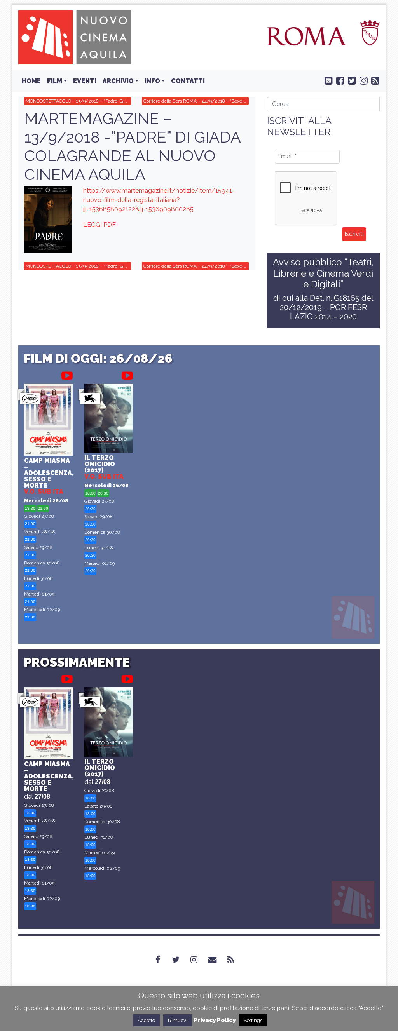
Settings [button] (253, 1020)
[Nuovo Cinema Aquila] (74, 37)
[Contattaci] (327, 80)
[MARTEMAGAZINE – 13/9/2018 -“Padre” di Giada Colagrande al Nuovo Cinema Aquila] (48, 219)
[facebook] (338, 80)
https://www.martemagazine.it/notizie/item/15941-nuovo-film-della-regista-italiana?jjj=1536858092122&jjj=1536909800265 (159, 200)
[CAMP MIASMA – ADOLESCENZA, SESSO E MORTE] (48, 421)
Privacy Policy (215, 1020)
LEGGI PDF (99, 224)
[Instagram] (198, 959)
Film (54, 81)
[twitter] (350, 80)
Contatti (188, 81)
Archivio (118, 81)
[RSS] (235, 959)
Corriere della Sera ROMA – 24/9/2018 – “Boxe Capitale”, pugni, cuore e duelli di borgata (196, 101)
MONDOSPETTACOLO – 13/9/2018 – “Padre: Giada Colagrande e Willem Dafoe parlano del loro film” (78, 101)
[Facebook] (162, 959)
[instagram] (362, 80)
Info (152, 81)
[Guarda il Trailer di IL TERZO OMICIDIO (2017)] (127, 374)
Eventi (84, 81)
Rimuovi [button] (177, 1020)
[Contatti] (217, 959)
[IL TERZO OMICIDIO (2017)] (108, 419)
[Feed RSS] (373, 80)
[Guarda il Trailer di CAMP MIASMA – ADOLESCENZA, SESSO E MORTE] (67, 374)
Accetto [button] (146, 1020)
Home (31, 81)
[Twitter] (180, 959)
